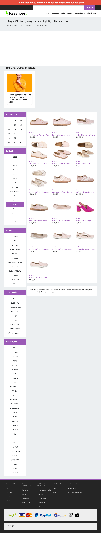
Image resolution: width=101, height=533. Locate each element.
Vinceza (15, 464)
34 (15, 125)
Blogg (55, 488)
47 (21, 142)
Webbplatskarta (27, 502)
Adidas (15, 348)
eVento (15, 473)
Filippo (15, 369)
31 (15, 121)
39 (9, 134)
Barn (8, 488)
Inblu (15, 382)
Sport (8, 501)
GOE (15, 374)
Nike (15, 417)
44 (21, 138)
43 (15, 138)
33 (9, 125)
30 (9, 121)
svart (15, 217)
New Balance (15, 408)
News (15, 412)
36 (9, 129)
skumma (15, 275)
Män (8, 496)
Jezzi (15, 395)
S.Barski (15, 443)
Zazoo (14, 468)
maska (15, 254)
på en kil (15, 320)
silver (14, 213)
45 (9, 142)
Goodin (15, 378)
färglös (15, 170)
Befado (15, 352)
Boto (15, 361)
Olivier (15, 421)
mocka (15, 258)
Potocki (15, 430)
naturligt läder (15, 262)
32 (21, 121)
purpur (15, 200)
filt (14, 241)
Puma (15, 434)
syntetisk (15, 280)
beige (15, 157)
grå (15, 174)
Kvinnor (9, 492)
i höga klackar (15, 307)
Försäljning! (92, 13)
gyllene (15, 187)
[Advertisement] (50, 48)
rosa (15, 204)
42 (9, 138)
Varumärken (80, 13)
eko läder (15, 237)
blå (14, 161)
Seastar (15, 447)
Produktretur (42, 498)
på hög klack (14, 324)
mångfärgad (15, 191)
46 (15, 142)
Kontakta (25, 490)
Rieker (14, 438)
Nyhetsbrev (72, 488)
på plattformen (15, 333)
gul (15, 183)
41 (21, 134)
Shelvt (15, 455)
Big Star (15, 356)
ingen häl (15, 312)
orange (15, 196)
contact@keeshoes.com (70, 2)
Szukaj (89, 8)
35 (21, 125)
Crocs (15, 365)
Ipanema (15, 391)
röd (15, 209)
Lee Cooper (14, 400)
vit (15, 222)
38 (21, 129)
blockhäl (15, 303)
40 (15, 134)
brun (15, 166)
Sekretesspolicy (27, 498)
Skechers (15, 460)
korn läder (15, 249)
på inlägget (15, 329)
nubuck (15, 267)
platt (15, 316)
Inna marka (15, 387)
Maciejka (15, 404)
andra (14, 299)
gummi (15, 245)
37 (15, 129)
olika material (15, 271)
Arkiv (55, 492)
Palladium (15, 425)
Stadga (24, 494)
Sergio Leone (15, 451)
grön (15, 178)
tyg (15, 284)
